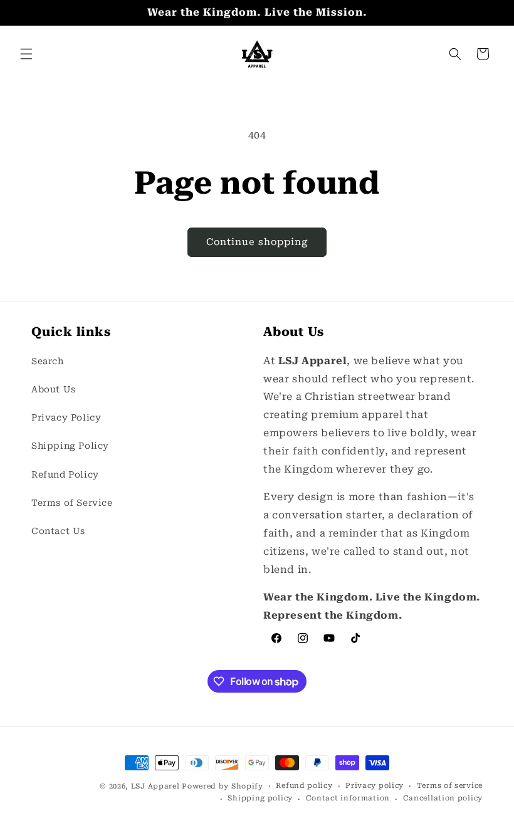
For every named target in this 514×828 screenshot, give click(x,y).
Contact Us (58, 531)
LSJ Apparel (155, 786)
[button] (26, 54)
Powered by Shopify (222, 786)
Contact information (348, 798)
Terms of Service (72, 503)
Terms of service (450, 786)
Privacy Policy (66, 417)
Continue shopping (257, 242)
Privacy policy (374, 786)
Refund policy (304, 786)
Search (47, 361)
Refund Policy (65, 474)
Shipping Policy (70, 446)
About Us (53, 389)
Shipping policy (260, 798)
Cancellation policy (443, 798)
